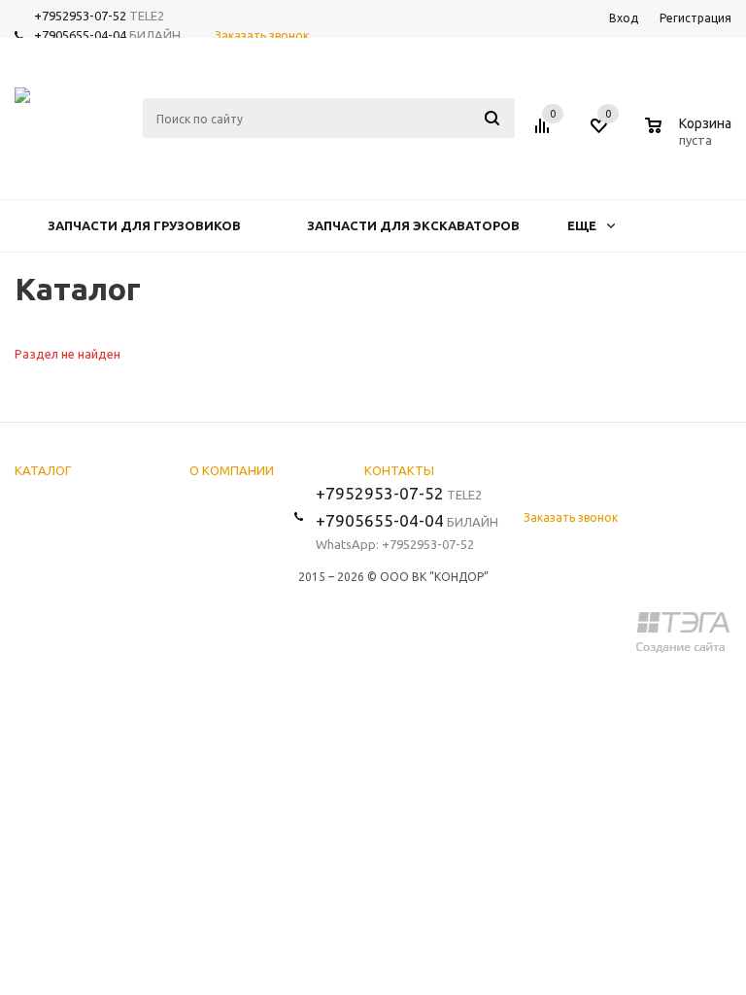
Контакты (399, 470)
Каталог (43, 470)
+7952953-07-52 (80, 15)
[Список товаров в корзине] (690, 137)
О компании (231, 470)
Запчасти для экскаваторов (413, 225)
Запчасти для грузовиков (144, 225)
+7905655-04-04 (80, 35)
